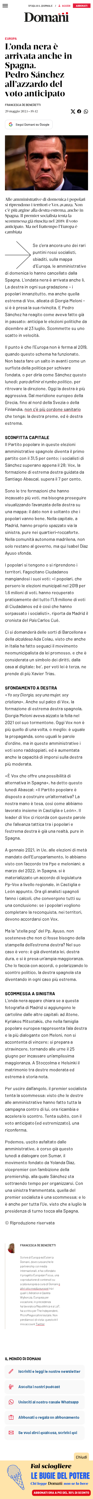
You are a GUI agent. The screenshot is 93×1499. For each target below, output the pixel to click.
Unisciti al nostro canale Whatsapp (48, 1401)
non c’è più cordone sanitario (53, 409)
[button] (72, 111)
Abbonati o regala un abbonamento (48, 1417)
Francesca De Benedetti (23, 104)
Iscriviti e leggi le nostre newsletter (49, 1371)
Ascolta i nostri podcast (39, 1386)
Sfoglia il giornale (40, 5)
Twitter (40, 1324)
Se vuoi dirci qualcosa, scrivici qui (47, 1432)
